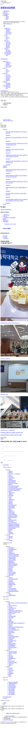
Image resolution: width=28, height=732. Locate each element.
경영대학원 (11, 547)
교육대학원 (11, 550)
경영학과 (10, 471)
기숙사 (9, 619)
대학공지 (5, 167)
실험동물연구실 (12, 658)
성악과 (9, 496)
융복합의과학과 (12, 584)
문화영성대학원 (12, 557)
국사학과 (10, 476)
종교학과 (10, 568)
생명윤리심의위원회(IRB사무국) (15, 627)
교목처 (9, 614)
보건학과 (10, 580)
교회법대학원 (11, 553)
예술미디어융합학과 (13, 564)
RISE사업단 (11, 609)
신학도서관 (11, 670)
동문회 (9, 620)
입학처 (9, 633)
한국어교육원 (11, 646)
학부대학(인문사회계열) (13, 524)
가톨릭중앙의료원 (12, 683)
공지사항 (8, 50)
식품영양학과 (11, 499)
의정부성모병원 (12, 687)
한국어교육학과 (12, 573)
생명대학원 (11, 581)
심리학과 (10, 501)
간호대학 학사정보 (12, 651)
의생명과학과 (11, 511)
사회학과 (10, 494)
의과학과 (10, 585)
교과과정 (8, 42)
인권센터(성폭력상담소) (13, 629)
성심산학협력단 (12, 628)
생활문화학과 (11, 562)
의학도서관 (11, 663)
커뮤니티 (6, 48)
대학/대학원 (6, 464)
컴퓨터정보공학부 (12, 520)
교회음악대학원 (12, 595)
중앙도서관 (11, 635)
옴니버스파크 (11, 661)
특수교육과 (11, 521)
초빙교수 (8, 37)
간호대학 (10, 537)
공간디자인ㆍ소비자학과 (14, 473)
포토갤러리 (8, 51)
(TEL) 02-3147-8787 (10, 715)
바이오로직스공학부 (13, 487)
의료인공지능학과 (12, 565)
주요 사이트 (6, 596)
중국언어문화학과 (12, 517)
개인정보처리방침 (7, 696)
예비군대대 (11, 631)
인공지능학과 (11, 513)
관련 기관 (5, 677)
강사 (7, 39)
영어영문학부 (11, 506)
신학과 (9, 594)
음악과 (9, 509)
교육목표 (8, 31)
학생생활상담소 (12, 644)
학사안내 (6, 40)
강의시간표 (8, 43)
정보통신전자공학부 (13, 516)
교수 (7, 36)
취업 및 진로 (8, 32)
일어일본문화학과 (12, 514)
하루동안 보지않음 (7, 103)
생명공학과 (11, 495)
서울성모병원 (11, 685)
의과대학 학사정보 (12, 662)
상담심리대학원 (12, 560)
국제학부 (10, 479)
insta (4, 703)
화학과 (9, 530)
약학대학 (10, 503)
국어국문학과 (11, 477)
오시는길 (5, 698)
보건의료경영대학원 (13, 579)
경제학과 (10, 472)
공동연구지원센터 (12, 653)
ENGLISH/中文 (7, 52)
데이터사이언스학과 (13, 483)
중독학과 (10, 569)
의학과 (9, 587)
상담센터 (10, 625)
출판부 (9, 674)
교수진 (5, 35)
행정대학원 (11, 574)
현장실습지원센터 (12, 647)
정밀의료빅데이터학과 (13, 591)
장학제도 (8, 46)
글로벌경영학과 (12, 482)
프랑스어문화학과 (12, 522)
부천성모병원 (11, 689)
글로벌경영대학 (12, 480)
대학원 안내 (7, 28)
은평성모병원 (11, 690)
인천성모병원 (11, 691)
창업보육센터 (11, 638)
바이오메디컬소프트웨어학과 (15, 488)
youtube (4, 702)
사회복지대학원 (12, 558)
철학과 (9, 518)
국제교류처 (11, 617)
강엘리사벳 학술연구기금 (14, 612)
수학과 (9, 498)
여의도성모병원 (12, 686)
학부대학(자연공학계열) (13, 525)
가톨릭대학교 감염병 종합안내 (15, 610)
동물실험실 (11, 621)
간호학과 (10, 577)
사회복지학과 (11, 492)
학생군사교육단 (12, 643)
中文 (7, 55)
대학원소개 (8, 29)
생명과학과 (11, 561)
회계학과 (10, 532)
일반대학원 (11, 566)
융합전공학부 (11, 507)
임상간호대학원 (12, 588)
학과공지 (5, 129)
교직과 (9, 475)
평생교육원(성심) (12, 640)
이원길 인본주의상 (12, 605)
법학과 (9, 491)
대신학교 (10, 667)
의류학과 (10, 510)
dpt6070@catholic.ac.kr (8, 120)
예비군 (9, 659)
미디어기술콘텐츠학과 (13, 486)
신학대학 (10, 540)
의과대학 (10, 536)
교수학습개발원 (12, 616)
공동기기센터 (11, 613)
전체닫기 (5, 104)
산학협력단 (11, 657)
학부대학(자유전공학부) (13, 526)
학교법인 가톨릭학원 (13, 682)
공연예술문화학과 (12, 549)
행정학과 (10, 529)
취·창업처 (10, 639)
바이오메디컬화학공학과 (14, 490)
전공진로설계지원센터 (13, 636)
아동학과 (10, 502)
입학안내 (8, 47)
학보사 (9, 648)
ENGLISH (8, 54)
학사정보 (8, 44)
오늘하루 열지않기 (6, 2)
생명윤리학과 (11, 583)
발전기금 (10, 624)
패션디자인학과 (12, 572)
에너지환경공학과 (12, 505)
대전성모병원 (11, 694)
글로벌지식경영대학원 (13, 554)
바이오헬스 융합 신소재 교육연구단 (16, 623)
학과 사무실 (8, 33)
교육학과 (10, 551)
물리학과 (10, 484)
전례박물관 (11, 673)
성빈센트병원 (11, 693)
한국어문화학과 (12, 528)
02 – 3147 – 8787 (6, 119)
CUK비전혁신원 (12, 608)
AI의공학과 (11, 533)
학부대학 (10, 642)
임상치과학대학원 (12, 589)
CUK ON (10, 606)
